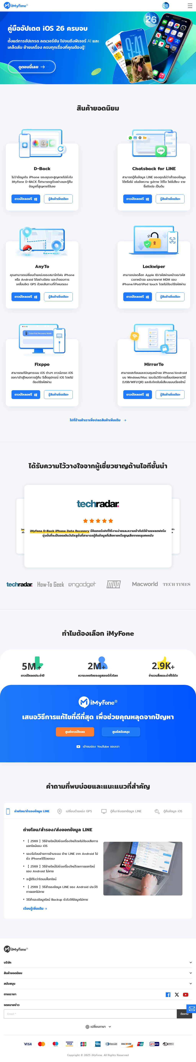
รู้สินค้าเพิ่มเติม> (58, 198)
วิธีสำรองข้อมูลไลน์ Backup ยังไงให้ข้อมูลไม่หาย (57, 899)
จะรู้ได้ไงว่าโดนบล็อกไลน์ (41, 879)
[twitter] (177, 994)
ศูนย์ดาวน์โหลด (75, 731)
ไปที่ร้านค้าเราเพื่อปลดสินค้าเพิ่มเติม (96, 420)
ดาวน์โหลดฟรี (23, 198)
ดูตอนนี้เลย (28, 66)
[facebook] (168, 994)
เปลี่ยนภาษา (99, 1026)
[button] (19, 585)
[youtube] (185, 994)
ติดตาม (184, 1014)
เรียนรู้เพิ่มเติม (34, 908)
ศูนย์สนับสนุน (121, 731)
